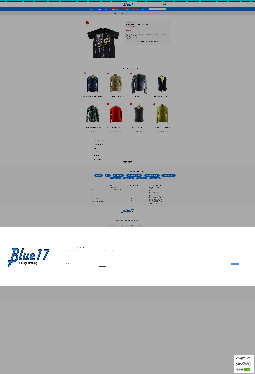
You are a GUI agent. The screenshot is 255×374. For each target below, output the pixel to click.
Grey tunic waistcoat (139, 127)
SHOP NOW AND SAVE (33, 1)
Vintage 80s (142, 178)
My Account (114, 187)
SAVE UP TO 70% (85, 1)
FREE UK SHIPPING (8, 1)
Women (99, 9)
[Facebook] (123, 216)
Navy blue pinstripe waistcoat (162, 96)
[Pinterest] (132, 216)
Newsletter (94, 191)
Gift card (135, 9)
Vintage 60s (115, 178)
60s (131, 196)
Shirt (130, 162)
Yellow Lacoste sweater (162, 127)
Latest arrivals (168, 175)
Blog (143, 9)
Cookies (93, 196)
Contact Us (157, 5)
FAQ (150, 190)
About (143, 5)
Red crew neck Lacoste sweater (116, 127)
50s (131, 194)
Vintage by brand (152, 175)
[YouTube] (129, 216)
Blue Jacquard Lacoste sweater (92, 96)
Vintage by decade (134, 175)
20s (131, 187)
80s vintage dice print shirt (92, 127)
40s (131, 191)
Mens (125, 162)
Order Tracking (115, 191)
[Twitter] (126, 216)
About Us (93, 187)
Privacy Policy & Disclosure (95, 199)
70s (131, 198)
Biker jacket (139, 96)
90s (131, 202)
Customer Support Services (154, 188)
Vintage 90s (155, 178)
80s (131, 200)
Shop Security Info (116, 189)
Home (138, 5)
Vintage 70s (129, 178)
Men (105, 9)
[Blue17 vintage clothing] (127, 5)
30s (131, 189)
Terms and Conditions (97, 201)
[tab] (127, 141)
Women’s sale (114, 9)
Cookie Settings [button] (240, 369)
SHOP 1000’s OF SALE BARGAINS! (47, 1)
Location (150, 5)
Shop (91, 9)
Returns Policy (153, 192)
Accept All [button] (247, 369)
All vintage (118, 175)
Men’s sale (126, 9)
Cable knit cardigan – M (116, 96)
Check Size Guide (140, 28)
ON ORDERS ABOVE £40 (20, 1)
